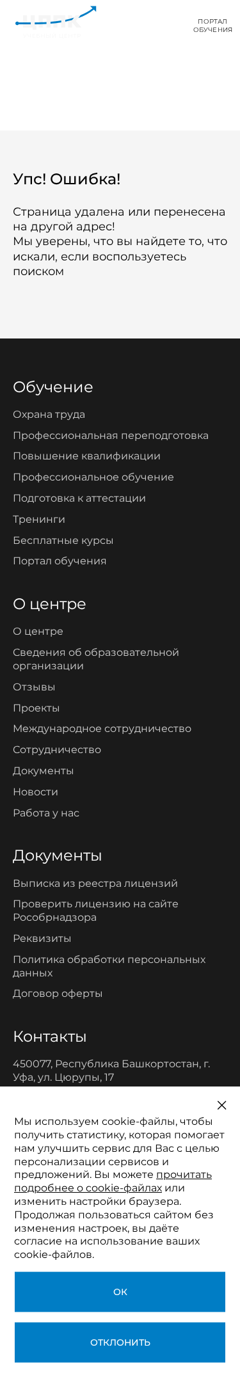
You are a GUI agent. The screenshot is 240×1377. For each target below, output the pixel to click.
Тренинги (39, 519)
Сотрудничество (57, 750)
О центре (38, 631)
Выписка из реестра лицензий (95, 883)
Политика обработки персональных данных (109, 966)
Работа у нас (46, 813)
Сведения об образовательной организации (96, 659)
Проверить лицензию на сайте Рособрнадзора (96, 910)
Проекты (36, 708)
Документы (43, 771)
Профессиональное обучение (93, 477)
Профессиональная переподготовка (111, 435)
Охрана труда (49, 414)
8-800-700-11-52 (139, 24)
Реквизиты (42, 938)
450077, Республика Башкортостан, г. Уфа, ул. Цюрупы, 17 (111, 1070)
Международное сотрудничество (102, 728)
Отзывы (34, 687)
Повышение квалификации (87, 456)
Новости (35, 792)
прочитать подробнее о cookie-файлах (113, 1181)
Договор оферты (58, 993)
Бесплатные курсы (63, 540)
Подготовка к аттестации (79, 498)
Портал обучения (60, 561)
